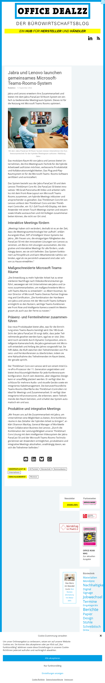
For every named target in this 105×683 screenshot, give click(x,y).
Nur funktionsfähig (52, 665)
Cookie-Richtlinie (38, 679)
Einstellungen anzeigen (52, 673)
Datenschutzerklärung (54, 679)
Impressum (68, 679)
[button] (100, 635)
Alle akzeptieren (52, 658)
